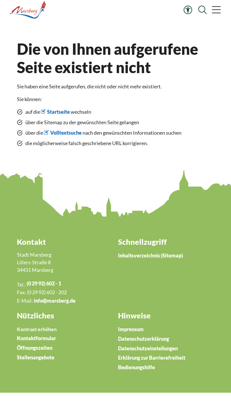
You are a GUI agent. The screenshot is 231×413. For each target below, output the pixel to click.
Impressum (131, 329)
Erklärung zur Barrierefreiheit (151, 358)
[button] (216, 9)
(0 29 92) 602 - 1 (44, 283)
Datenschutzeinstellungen (148, 348)
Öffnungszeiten (34, 348)
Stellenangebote (35, 357)
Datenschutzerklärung (143, 339)
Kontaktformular (36, 338)
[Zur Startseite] (29, 10)
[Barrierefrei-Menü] (188, 10)
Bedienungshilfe (136, 367)
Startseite (58, 112)
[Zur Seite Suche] (202, 10)
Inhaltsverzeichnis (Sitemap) (150, 255)
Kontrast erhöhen (37, 329)
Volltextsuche (66, 133)
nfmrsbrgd (54, 301)
